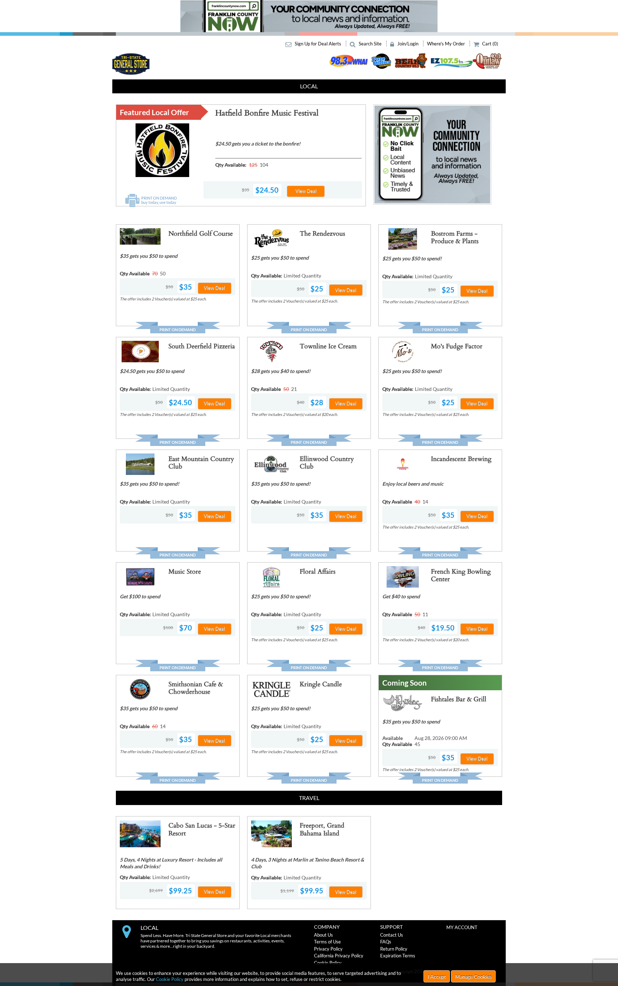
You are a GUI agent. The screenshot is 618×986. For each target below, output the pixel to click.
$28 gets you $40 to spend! (280, 371)
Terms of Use (327, 942)
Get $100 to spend (140, 596)
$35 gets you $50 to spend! (149, 484)
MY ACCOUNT (461, 927)
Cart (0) (489, 43)
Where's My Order (446, 43)
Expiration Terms (397, 955)
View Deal (306, 191)
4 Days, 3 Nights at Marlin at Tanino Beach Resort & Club (307, 863)
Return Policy (393, 949)
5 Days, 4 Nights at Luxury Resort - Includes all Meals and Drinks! (171, 863)
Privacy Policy (328, 949)
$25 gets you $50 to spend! (412, 258)
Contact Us (391, 935)
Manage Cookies (473, 976)
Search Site (370, 43)
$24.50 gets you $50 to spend (152, 371)
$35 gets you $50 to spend (148, 256)
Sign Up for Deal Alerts (318, 43)
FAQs (385, 942)
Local (309, 86)
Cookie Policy (170, 979)
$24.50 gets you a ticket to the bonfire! (257, 144)
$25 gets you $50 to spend (280, 258)
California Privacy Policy (338, 955)
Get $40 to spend (401, 596)
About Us (323, 935)
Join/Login (408, 43)
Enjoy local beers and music (412, 484)
